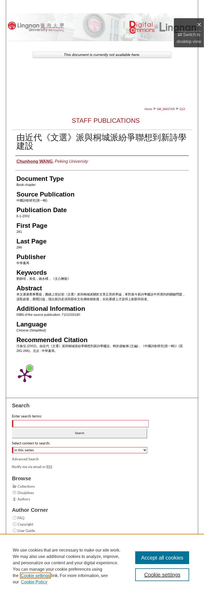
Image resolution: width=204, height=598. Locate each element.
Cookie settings (35, 575)
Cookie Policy (34, 582)
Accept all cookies (162, 558)
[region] (102, 566)
